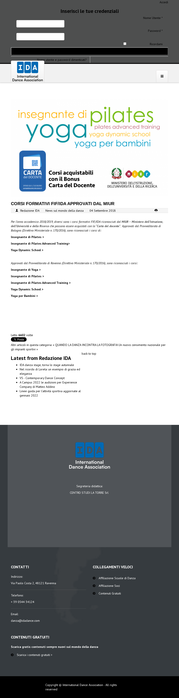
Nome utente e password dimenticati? (62, 60)
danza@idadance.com (25, 621)
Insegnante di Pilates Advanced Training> (40, 243)
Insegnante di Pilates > (27, 237)
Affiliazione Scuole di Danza (117, 578)
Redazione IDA (30, 211)
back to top (89, 354)
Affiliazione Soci (109, 586)
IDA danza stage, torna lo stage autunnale (47, 365)
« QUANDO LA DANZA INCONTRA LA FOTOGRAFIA (86, 345)
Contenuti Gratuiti (110, 593)
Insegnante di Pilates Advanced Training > (41, 283)
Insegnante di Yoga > (26, 270)
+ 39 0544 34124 (22, 602)
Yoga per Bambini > (24, 296)
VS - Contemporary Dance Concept (42, 378)
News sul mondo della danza (64, 211)
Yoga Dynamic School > (27, 250)
